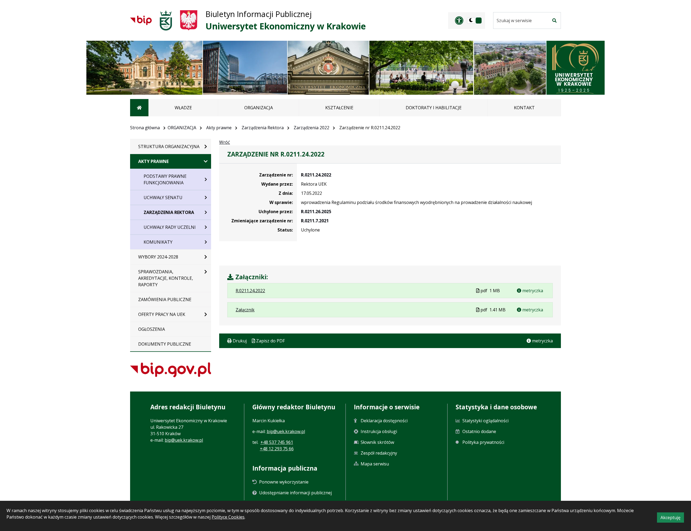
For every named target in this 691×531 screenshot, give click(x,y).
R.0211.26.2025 (316, 212)
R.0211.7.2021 (315, 221)
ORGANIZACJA (182, 128)
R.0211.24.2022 (316, 175)
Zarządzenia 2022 (311, 128)
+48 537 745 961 (276, 442)
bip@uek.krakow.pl (184, 440)
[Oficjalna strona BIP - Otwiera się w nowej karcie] (141, 20)
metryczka (532, 291)
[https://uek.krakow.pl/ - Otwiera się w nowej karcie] (166, 20)
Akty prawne (219, 128)
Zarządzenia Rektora (263, 128)
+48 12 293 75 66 (277, 449)
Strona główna (145, 128)
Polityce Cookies (228, 517)
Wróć (224, 142)
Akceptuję (672, 518)
